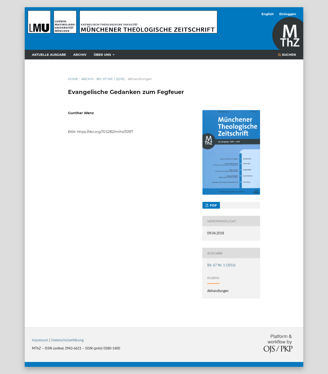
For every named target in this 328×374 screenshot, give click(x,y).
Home (73, 79)
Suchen (288, 54)
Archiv (79, 54)
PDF (213, 205)
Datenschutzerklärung (67, 340)
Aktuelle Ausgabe (49, 54)
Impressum (40, 340)
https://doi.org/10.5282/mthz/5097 (105, 132)
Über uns (103, 54)
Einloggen (287, 14)
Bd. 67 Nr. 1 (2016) (111, 79)
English (267, 14)
